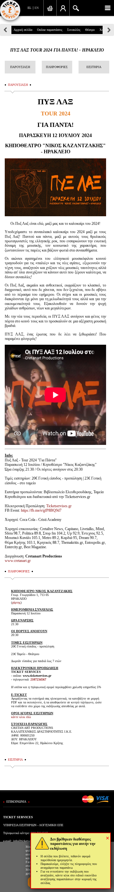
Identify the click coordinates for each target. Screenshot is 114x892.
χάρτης (16, 602)
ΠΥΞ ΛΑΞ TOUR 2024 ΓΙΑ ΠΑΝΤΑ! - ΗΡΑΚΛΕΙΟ (57, 50)
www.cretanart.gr (18, 560)
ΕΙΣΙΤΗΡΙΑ (93, 67)
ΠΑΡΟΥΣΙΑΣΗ (20, 67)
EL (29, 8)
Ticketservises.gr (59, 506)
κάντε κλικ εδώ (21, 717)
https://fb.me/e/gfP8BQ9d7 (41, 510)
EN (37, 8)
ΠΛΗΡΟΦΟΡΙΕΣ (57, 67)
